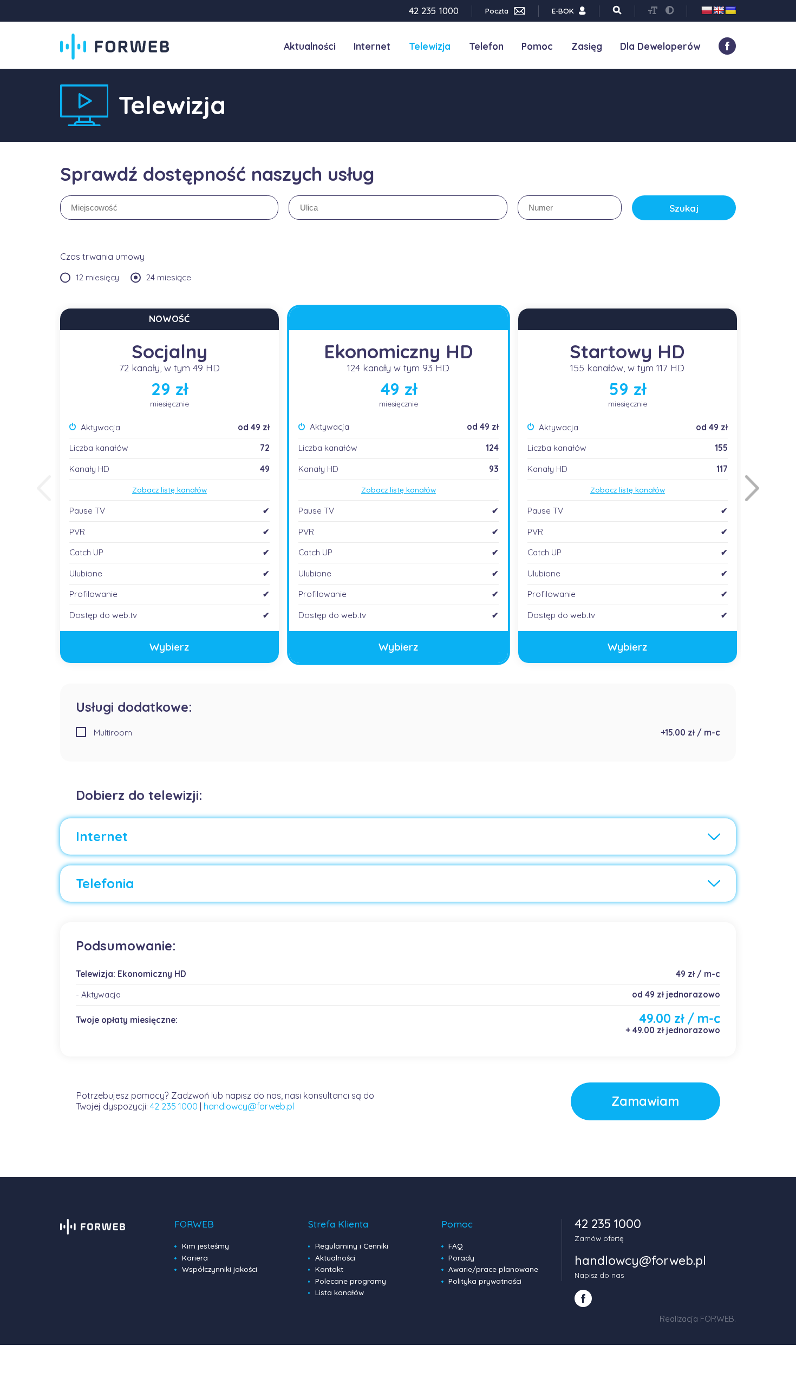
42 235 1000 (174, 1106)
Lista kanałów (339, 1292)
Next (752, 488)
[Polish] (706, 10)
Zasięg (586, 46)
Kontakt (329, 1269)
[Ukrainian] (730, 10)
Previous (44, 488)
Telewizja (430, 46)
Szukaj (684, 208)
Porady (461, 1257)
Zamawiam (645, 1101)
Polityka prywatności (484, 1281)
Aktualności (310, 46)
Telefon (486, 46)
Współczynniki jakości (219, 1269)
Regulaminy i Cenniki (351, 1246)
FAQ (455, 1246)
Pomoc (537, 46)
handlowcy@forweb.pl (249, 1106)
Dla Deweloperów (660, 46)
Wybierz (169, 646)
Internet (372, 46)
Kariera (195, 1257)
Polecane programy (350, 1281)
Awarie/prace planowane (493, 1269)
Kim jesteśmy (205, 1246)
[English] (718, 10)
